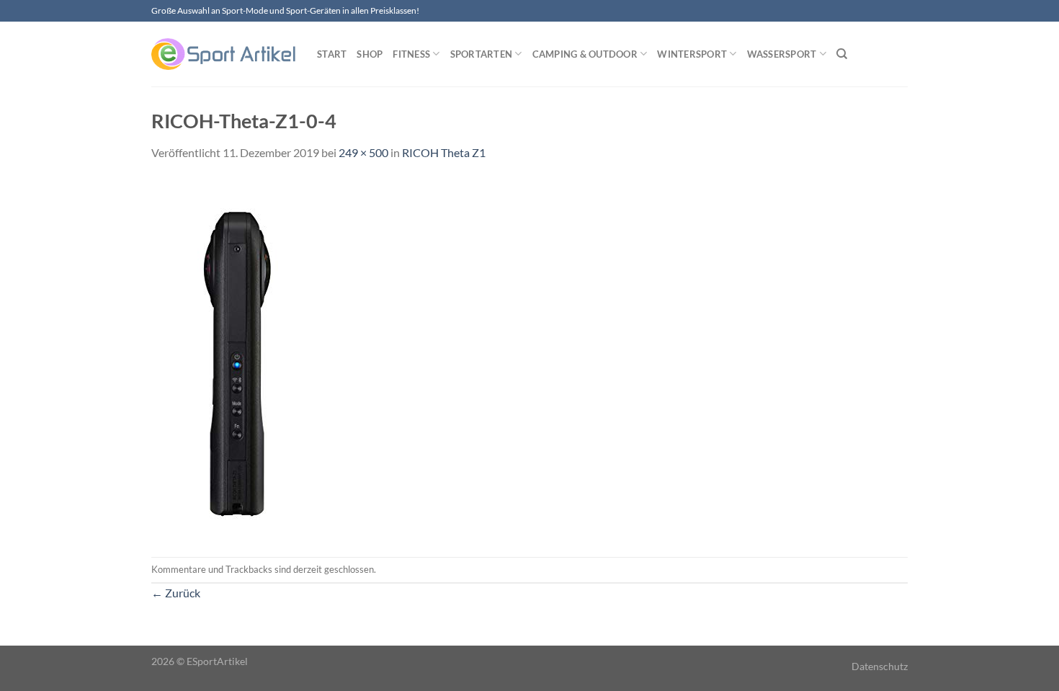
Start (332, 54)
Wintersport (692, 54)
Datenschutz (880, 666)
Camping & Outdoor (585, 54)
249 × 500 (363, 152)
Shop (370, 54)
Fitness (411, 54)
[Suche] (841, 54)
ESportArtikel (217, 661)
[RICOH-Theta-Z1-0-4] (241, 358)
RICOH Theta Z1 (444, 152)
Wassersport (782, 54)
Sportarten (481, 54)
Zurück (175, 592)
